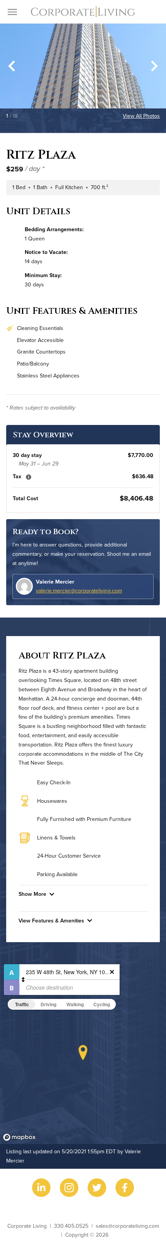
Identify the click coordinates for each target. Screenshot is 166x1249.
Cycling (101, 1004)
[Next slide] (154, 66)
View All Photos (141, 116)
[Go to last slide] (11, 66)
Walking (75, 1004)
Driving (48, 1004)
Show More (32, 894)
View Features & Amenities (51, 920)
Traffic (22, 1004)
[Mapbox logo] (19, 1137)
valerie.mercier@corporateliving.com (79, 590)
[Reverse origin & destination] (23, 979)
